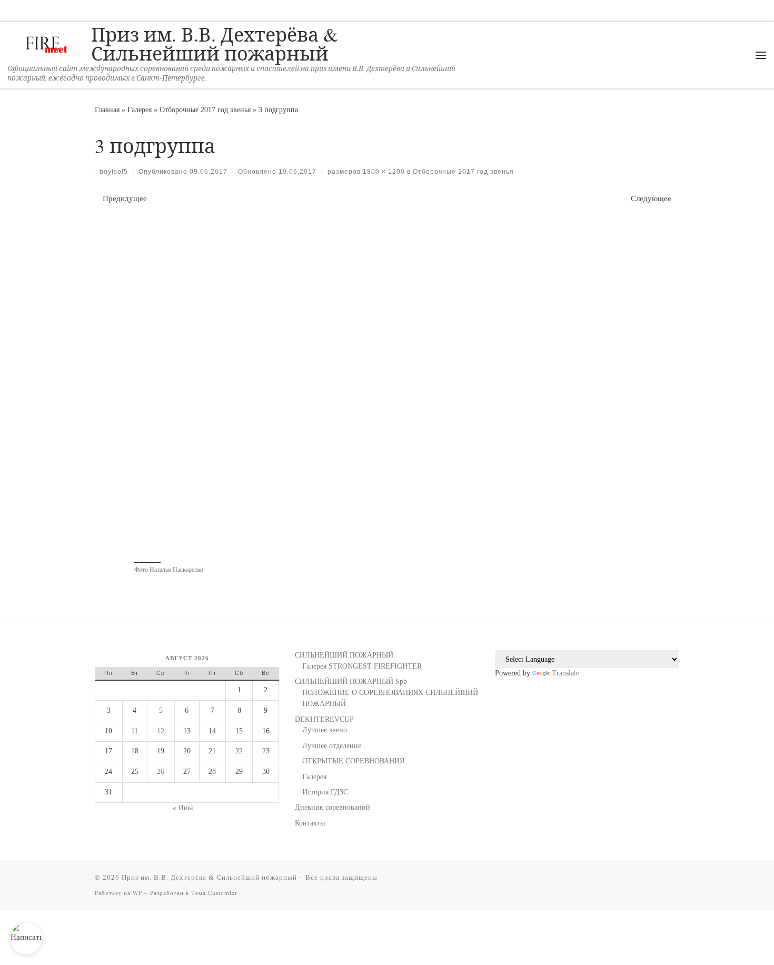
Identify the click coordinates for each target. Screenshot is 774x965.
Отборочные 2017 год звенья (205, 109)
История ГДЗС (325, 792)
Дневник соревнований (332, 807)
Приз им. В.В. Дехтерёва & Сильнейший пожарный (209, 877)
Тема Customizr (214, 893)
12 (160, 731)
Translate (565, 673)
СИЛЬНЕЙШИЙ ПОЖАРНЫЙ (344, 655)
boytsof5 (114, 171)
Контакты (310, 823)
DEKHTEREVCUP (324, 719)
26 (160, 771)
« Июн (183, 808)
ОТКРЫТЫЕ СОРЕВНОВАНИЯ (353, 761)
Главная (107, 109)
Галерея (139, 109)
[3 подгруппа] (387, 381)
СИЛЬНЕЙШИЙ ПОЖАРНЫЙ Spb (351, 681)
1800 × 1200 (383, 171)
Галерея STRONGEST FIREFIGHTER (362, 666)
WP (137, 893)
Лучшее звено (324, 730)
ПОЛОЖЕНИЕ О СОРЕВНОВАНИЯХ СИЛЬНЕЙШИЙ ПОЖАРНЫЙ (390, 698)
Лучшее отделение (331, 746)
